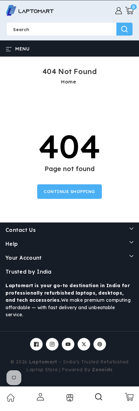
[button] (129, 10)
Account (39, 397)
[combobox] (69, 29)
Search (124, 29)
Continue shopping (69, 191)
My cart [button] (129, 397)
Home (68, 82)
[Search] (99, 399)
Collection (69, 398)
